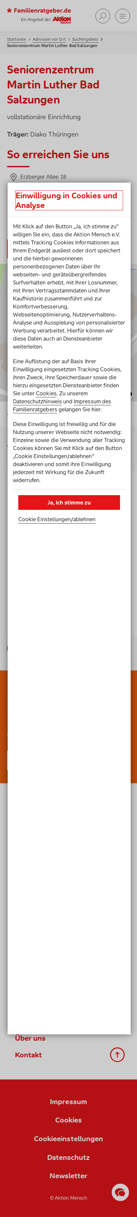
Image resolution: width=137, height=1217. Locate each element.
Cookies (46, 393)
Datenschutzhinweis (37, 401)
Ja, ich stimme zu (69, 502)
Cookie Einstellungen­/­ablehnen (57, 519)
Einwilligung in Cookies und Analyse (66, 200)
